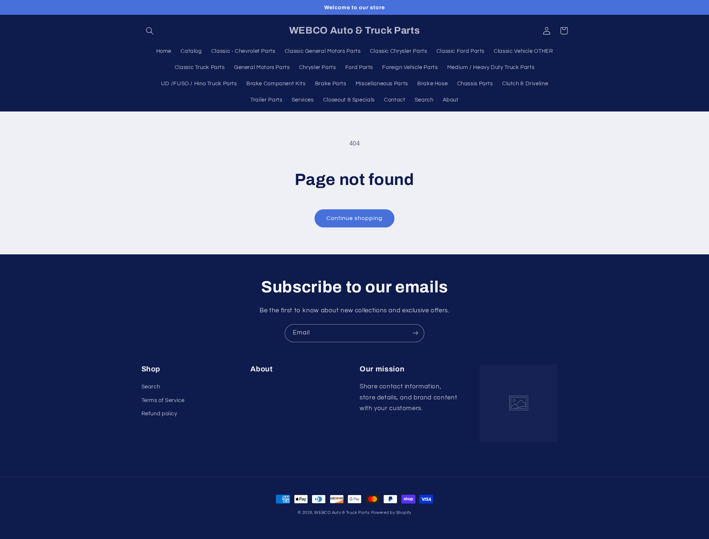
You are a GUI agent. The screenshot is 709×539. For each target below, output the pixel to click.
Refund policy (159, 413)
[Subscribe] (415, 333)
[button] (149, 30)
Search (150, 386)
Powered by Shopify (391, 513)
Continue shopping (354, 218)
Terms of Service (163, 400)
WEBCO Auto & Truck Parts (342, 513)
